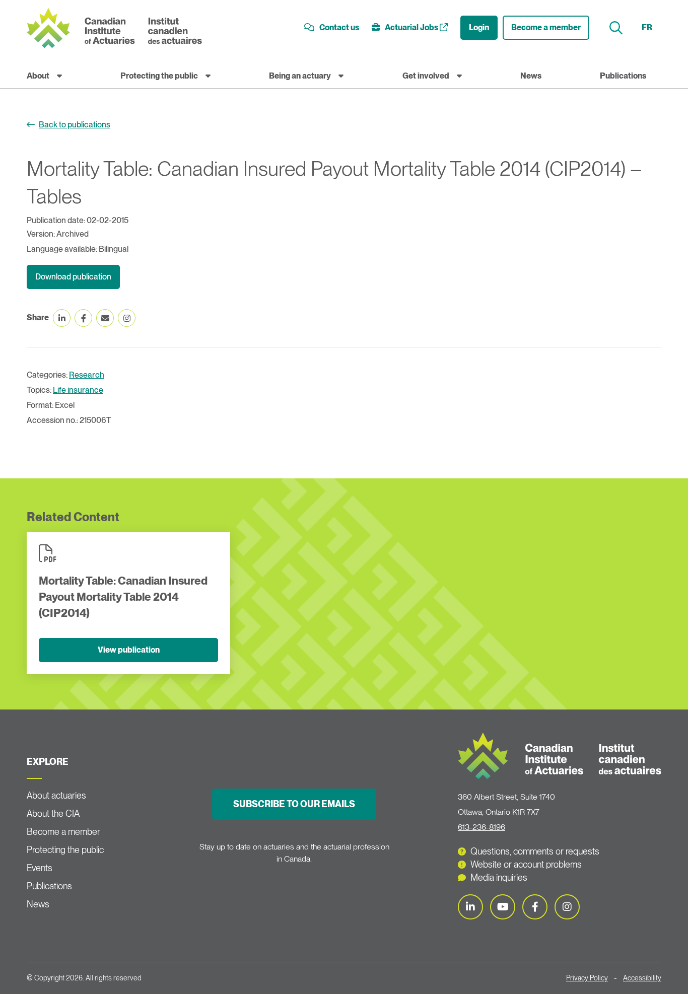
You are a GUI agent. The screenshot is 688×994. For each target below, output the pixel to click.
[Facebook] (534, 906)
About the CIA (53, 813)
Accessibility (642, 978)
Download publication (73, 276)
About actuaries (56, 795)
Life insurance (78, 390)
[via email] (105, 318)
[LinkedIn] (470, 906)
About (38, 76)
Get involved (425, 76)
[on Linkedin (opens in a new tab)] (62, 318)
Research (86, 375)
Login (479, 27)
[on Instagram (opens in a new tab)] (126, 318)
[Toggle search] (617, 28)
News (530, 76)
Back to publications (74, 124)
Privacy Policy (587, 978)
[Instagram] (567, 906)
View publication (129, 650)
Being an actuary (300, 76)
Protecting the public (159, 76)
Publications (623, 76)
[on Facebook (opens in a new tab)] (83, 318)
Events (39, 868)
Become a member (546, 27)
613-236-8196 (481, 827)
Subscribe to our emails (294, 804)
